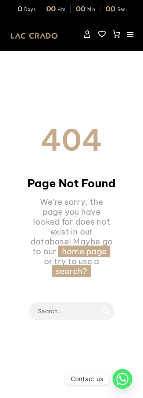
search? (72, 271)
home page (84, 251)
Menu (130, 34)
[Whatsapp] (122, 379)
